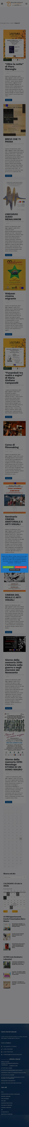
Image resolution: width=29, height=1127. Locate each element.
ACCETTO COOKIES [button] (8, 567)
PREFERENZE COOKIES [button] (14, 569)
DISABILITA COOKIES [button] (21, 567)
